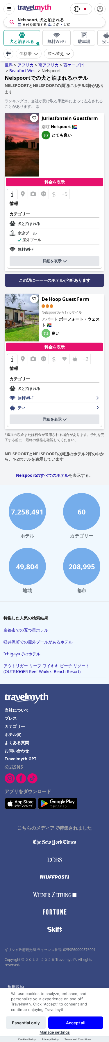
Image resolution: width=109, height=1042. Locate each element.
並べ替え (56, 53)
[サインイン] (100, 8)
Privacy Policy (50, 1039)
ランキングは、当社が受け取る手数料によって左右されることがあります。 (54, 103)
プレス (11, 718)
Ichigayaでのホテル (21, 654)
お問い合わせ (17, 750)
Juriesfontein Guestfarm (70, 118)
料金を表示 (54, 182)
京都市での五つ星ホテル (25, 630)
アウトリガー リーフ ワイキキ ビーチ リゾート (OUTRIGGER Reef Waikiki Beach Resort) (46, 668)
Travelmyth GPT (20, 758)
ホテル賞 (13, 734)
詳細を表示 (52, 261)
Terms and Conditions (78, 1039)
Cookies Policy (27, 1039)
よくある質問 (17, 742)
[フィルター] (8, 54)
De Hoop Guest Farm (65, 299)
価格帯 (25, 53)
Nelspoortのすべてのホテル (42, 475)
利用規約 (16, 987)
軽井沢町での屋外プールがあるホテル (38, 642)
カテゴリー (15, 726)
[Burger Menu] (9, 8)
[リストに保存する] (34, 118)
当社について (17, 710)
